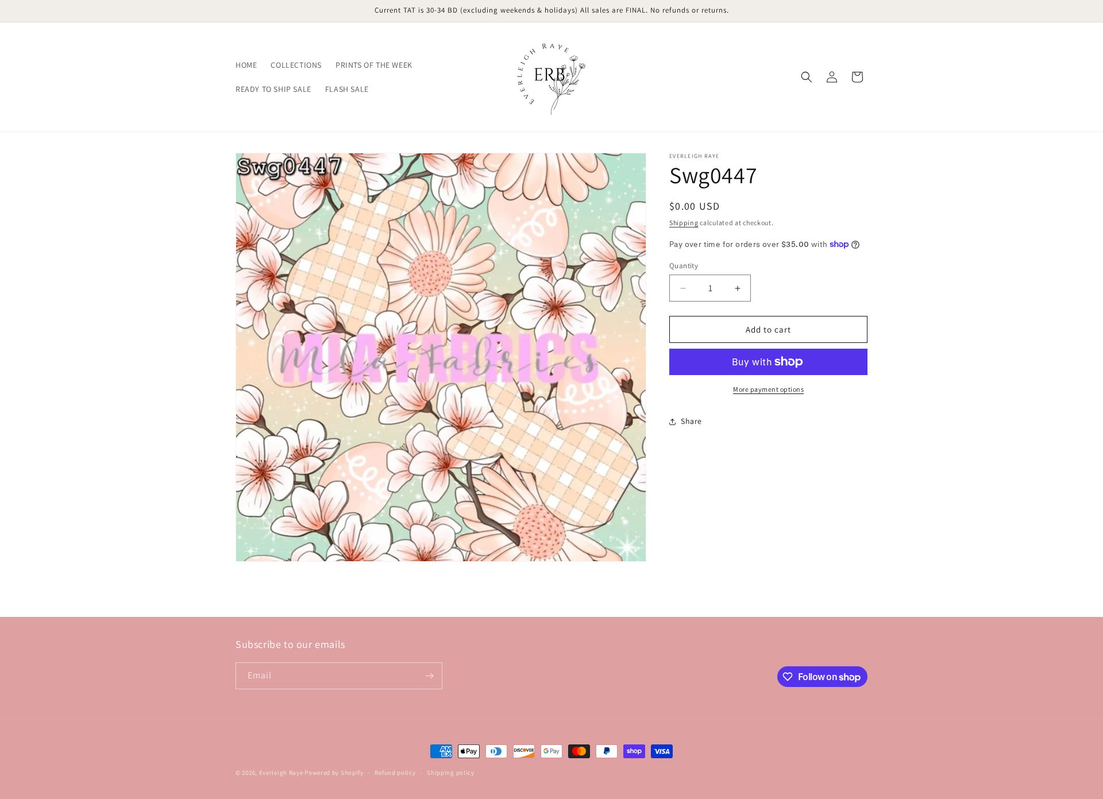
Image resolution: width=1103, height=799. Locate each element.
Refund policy (395, 773)
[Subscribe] (429, 675)
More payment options (768, 389)
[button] (806, 77)
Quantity (683, 266)
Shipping (684, 222)
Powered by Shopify (334, 773)
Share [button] (691, 421)
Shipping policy (451, 773)
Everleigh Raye (281, 773)
